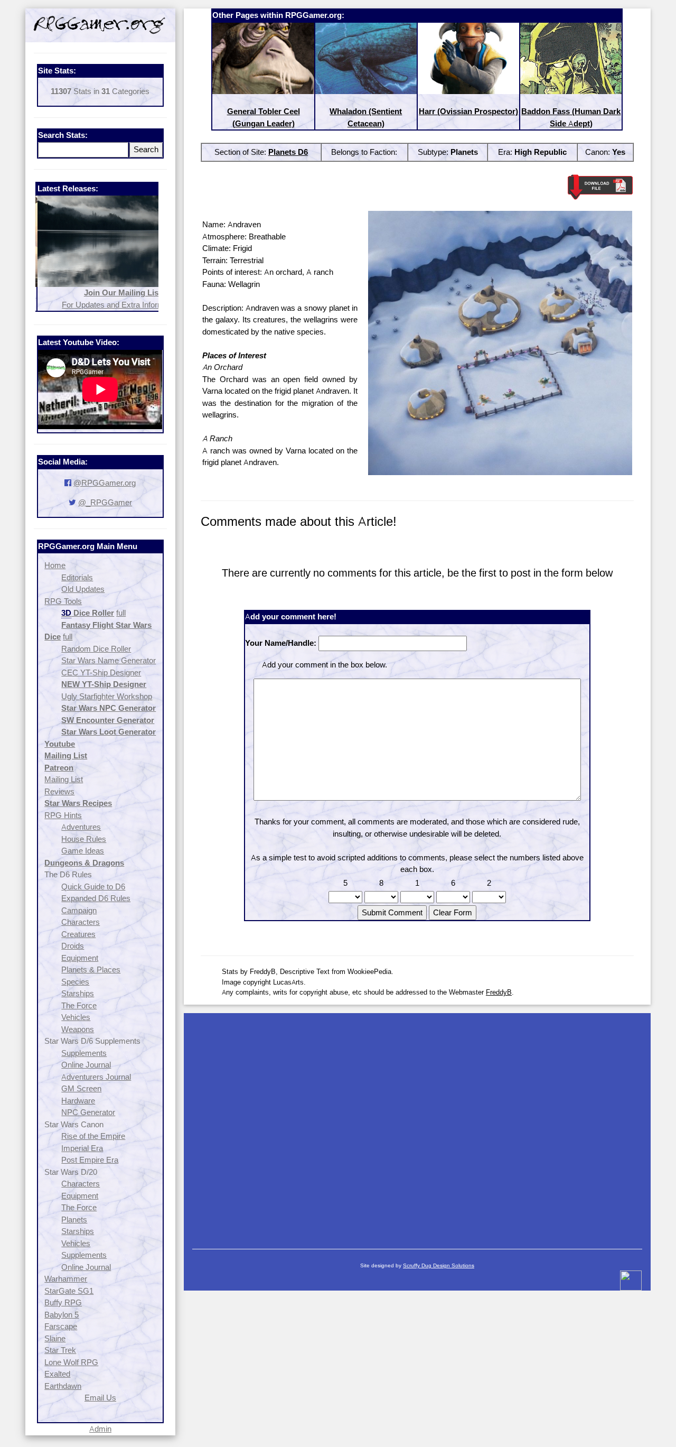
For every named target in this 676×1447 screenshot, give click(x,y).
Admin (100, 1429)
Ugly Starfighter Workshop (106, 696)
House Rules (83, 839)
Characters (80, 922)
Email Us (100, 1398)
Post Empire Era (89, 1160)
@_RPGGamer (105, 502)
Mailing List (63, 779)
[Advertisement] (417, 1125)
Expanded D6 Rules (95, 898)
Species (75, 982)
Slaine (54, 1338)
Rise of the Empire (93, 1136)
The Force (79, 1005)
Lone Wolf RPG (71, 1362)
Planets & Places (90, 969)
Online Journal (86, 1065)
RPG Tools (63, 601)
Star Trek (60, 1350)
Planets (74, 1219)
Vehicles (75, 1017)
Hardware (78, 1101)
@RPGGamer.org (104, 483)
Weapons (77, 1029)
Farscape (60, 1326)
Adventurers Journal (96, 1077)
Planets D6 (288, 152)
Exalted (57, 1374)
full (121, 613)
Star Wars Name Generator (108, 660)
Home (54, 565)
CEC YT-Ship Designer (101, 672)
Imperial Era (82, 1148)
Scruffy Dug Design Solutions (438, 1265)
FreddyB (499, 992)
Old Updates (83, 589)
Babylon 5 (61, 1315)
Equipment (79, 958)
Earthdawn (62, 1386)
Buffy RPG (63, 1302)
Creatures (78, 934)
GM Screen (81, 1088)
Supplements (84, 1053)
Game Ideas (82, 851)
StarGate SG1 (68, 1291)
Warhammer (65, 1279)
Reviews (59, 791)
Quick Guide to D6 (93, 887)
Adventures (81, 827)
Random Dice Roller (96, 649)
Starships (77, 993)
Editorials (77, 577)
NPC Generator (88, 1112)
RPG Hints (63, 815)
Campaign (79, 910)
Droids (72, 946)
